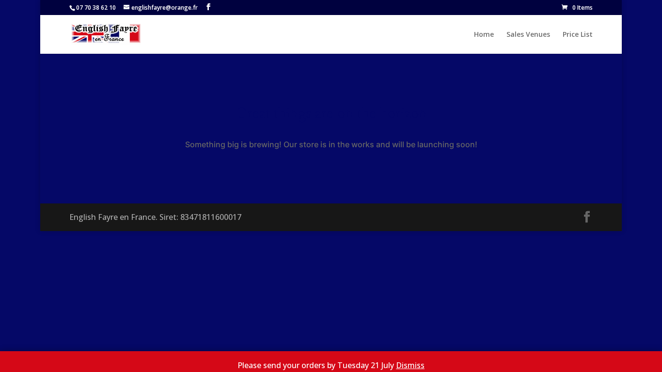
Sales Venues (528, 35)
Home (484, 35)
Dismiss (410, 365)
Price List (578, 35)
